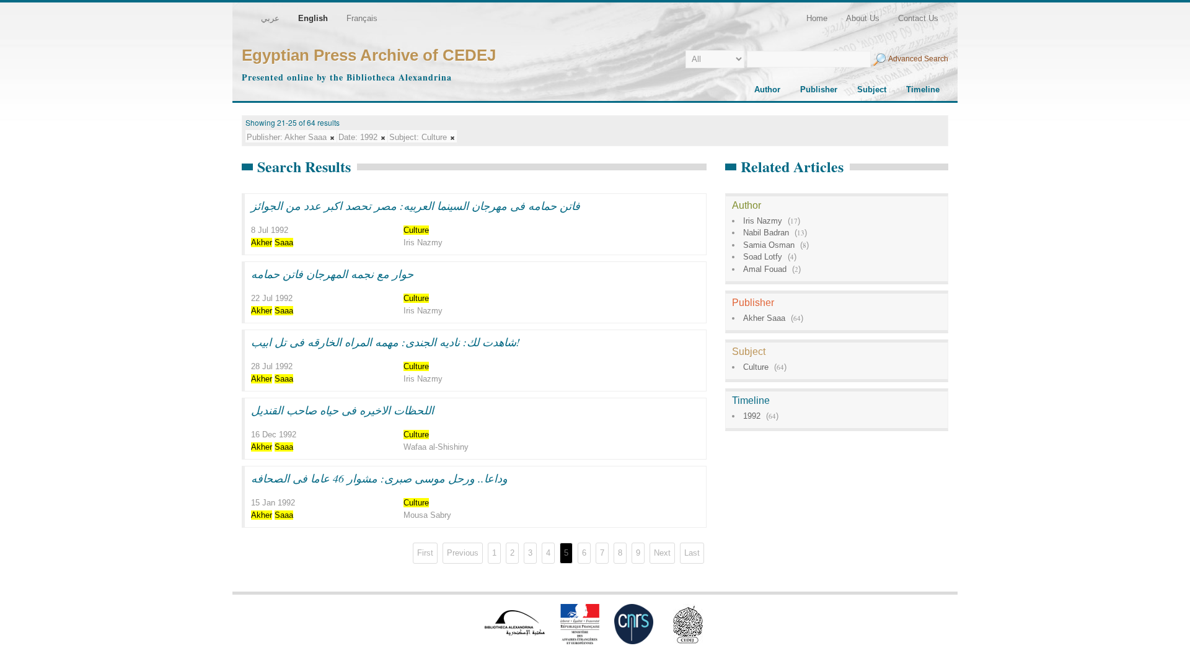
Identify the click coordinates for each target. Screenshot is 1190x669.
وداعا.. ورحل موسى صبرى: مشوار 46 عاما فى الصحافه (379, 478)
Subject (871, 89)
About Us (862, 18)
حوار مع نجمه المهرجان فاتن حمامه (332, 273)
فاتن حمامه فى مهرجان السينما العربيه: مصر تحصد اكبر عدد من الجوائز (415, 205)
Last (692, 553)
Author (767, 89)
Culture (756, 367)
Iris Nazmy (762, 220)
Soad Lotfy (762, 256)
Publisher (818, 89)
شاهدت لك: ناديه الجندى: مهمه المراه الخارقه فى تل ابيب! (385, 341)
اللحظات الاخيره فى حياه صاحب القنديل (342, 410)
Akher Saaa (764, 318)
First (425, 553)
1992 (751, 416)
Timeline (923, 89)
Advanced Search (918, 59)
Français (361, 18)
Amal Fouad (765, 269)
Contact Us (918, 18)
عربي (270, 18)
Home (816, 18)
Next (662, 553)
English (313, 18)
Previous (462, 553)
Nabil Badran (766, 232)
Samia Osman (769, 245)
